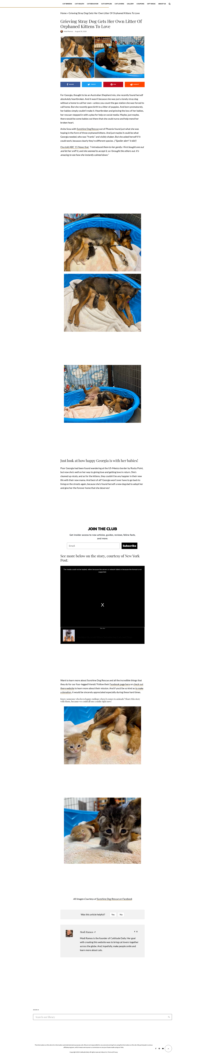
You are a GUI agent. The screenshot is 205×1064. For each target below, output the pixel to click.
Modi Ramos (68, 31)
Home (63, 13)
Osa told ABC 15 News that (74, 147)
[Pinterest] (159, 1048)
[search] (169, 1017)
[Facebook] (155, 1048)
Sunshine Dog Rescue (88, 128)
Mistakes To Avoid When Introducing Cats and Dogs (104, 637)
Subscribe (129, 546)
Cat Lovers (119, 4)
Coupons (140, 4)
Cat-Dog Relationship (85, 634)
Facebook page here (120, 684)
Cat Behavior (92, 4)
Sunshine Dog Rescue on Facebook (114, 898)
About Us (162, 4)
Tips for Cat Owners (101, 634)
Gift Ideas (151, 4)
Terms (110, 1052)
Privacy (115, 1052)
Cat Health (79, 4)
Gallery (130, 4)
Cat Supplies (106, 4)
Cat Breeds (67, 4)
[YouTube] (163, 1048)
